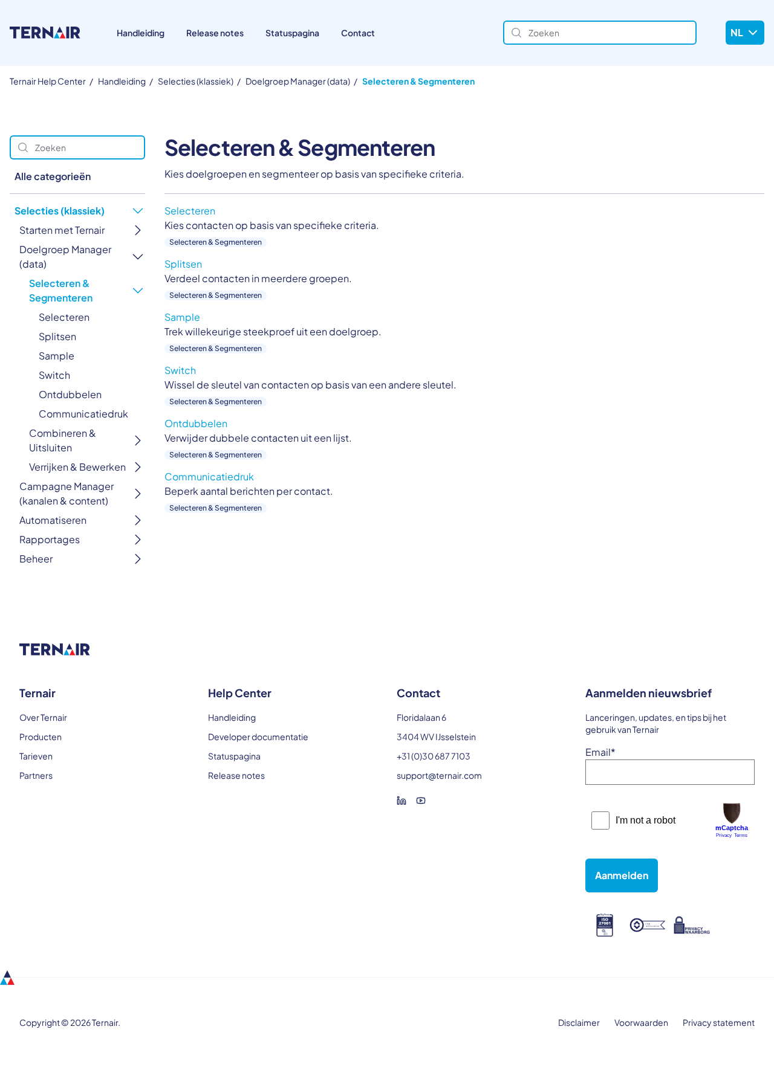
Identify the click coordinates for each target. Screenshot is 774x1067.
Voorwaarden (641, 1022)
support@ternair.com (439, 775)
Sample (56, 355)
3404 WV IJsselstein (436, 736)
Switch (54, 375)
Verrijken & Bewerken (77, 466)
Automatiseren (52, 520)
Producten (40, 736)
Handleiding (140, 32)
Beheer (36, 558)
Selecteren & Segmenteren (418, 81)
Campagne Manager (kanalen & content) (66, 493)
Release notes (215, 32)
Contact (358, 32)
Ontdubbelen (70, 394)
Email (600, 752)
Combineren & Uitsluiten (62, 440)
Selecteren (64, 317)
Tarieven (36, 755)
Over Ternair (43, 717)
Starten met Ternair (62, 230)
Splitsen (57, 336)
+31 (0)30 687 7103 (433, 755)
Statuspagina (292, 32)
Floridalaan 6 (421, 717)
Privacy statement (719, 1022)
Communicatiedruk (83, 413)
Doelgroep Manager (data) (298, 81)
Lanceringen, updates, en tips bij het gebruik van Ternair (655, 723)
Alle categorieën (53, 176)
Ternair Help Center (48, 81)
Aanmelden (621, 875)
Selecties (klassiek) (195, 81)
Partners (36, 775)
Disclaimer (579, 1022)
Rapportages (49, 539)
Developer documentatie (258, 736)
